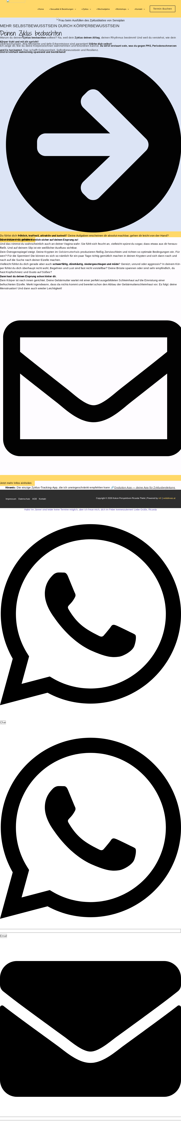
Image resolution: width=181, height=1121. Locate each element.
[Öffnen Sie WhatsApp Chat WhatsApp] (90, 717)
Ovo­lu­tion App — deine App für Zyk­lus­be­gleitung (145, 487)
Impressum (11, 499)
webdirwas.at (169, 498)
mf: (160, 498)
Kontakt (42, 499)
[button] (74, 9)
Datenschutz (24, 499)
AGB (34, 499)
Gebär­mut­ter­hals (69, 251)
